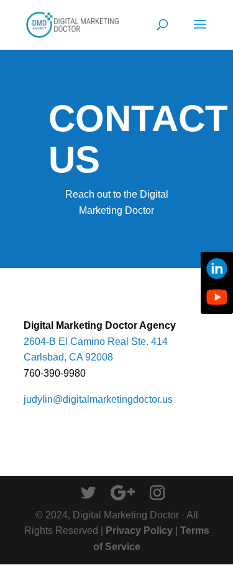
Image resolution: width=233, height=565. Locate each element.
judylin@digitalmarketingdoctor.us (98, 399)
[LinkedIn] (216, 268)
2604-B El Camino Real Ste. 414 (96, 341)
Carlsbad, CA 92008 (68, 357)
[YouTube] (216, 297)
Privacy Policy (139, 530)
